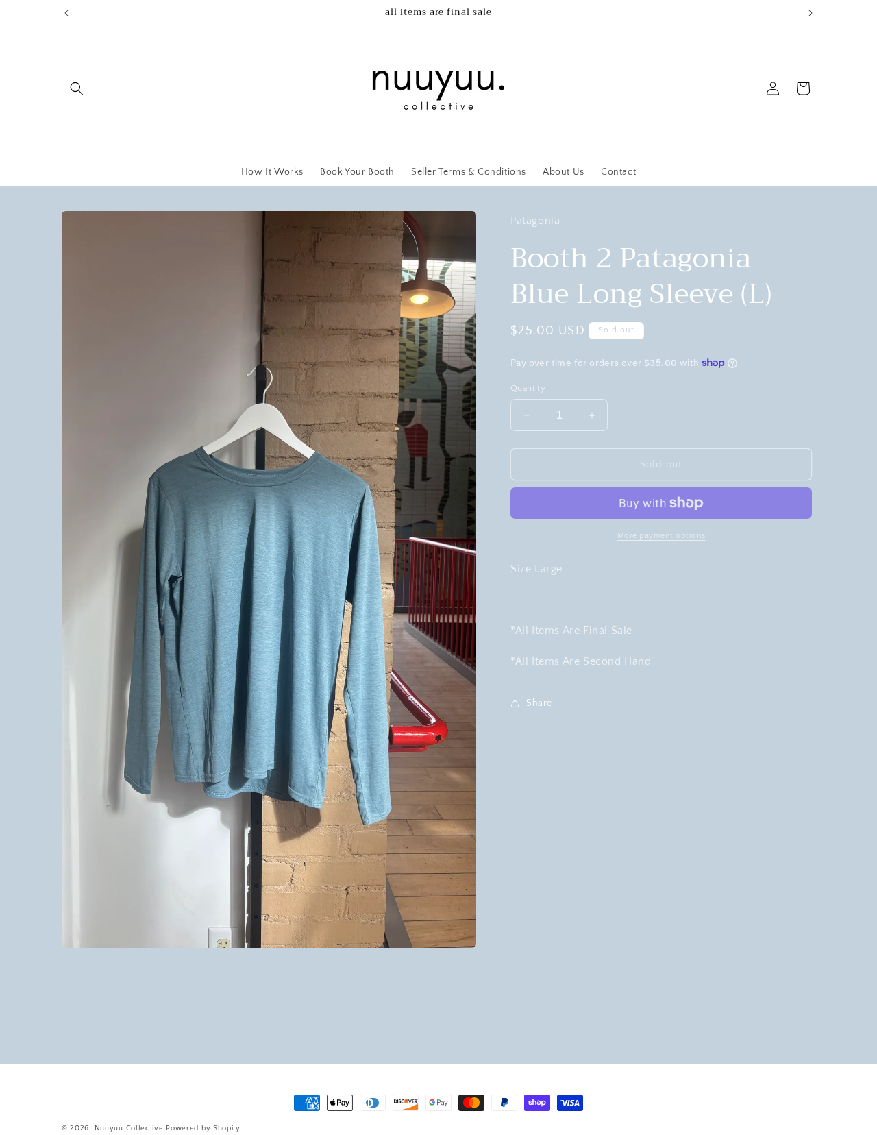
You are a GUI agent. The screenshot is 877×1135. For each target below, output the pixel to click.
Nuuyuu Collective (129, 1128)
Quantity (527, 388)
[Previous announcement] (66, 13)
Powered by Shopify (203, 1128)
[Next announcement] (810, 13)
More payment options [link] (661, 535)
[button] (77, 88)
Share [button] (539, 703)
